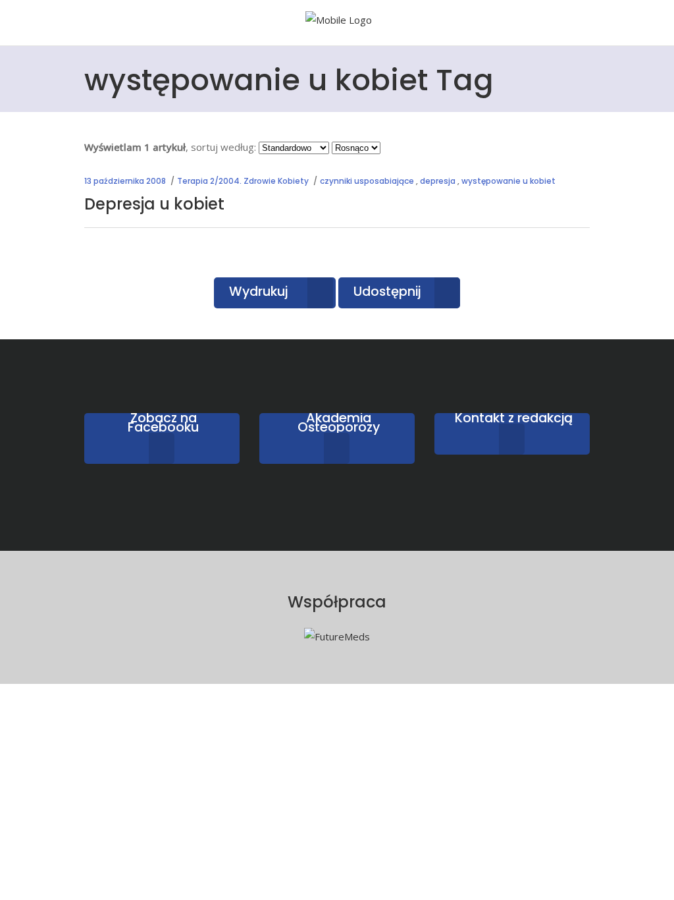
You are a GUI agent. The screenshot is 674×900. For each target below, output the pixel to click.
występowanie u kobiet (508, 180)
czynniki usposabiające (367, 180)
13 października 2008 (125, 180)
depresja (437, 180)
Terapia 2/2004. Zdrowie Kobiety (243, 180)
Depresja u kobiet (154, 204)
